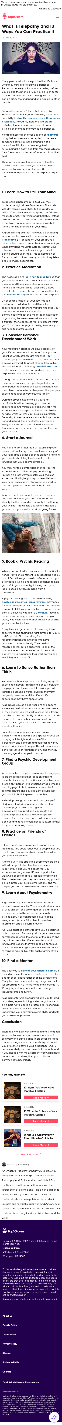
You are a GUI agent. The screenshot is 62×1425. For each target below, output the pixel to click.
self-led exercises (47, 366)
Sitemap (7, 1353)
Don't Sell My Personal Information (21, 1382)
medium (43, 612)
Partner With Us (11, 1362)
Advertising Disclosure (50, 8)
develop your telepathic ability (39, 970)
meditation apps (17, 294)
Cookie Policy (10, 1325)
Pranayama (9, 239)
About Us (7, 1315)
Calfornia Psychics (34, 601)
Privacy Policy (10, 1343)
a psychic (52, 134)
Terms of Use (9, 1334)
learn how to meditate (38, 276)
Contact (7, 1371)
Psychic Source (11, 601)
